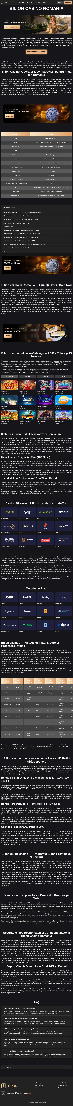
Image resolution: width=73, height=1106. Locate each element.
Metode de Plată (8, 226)
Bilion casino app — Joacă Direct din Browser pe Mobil (19, 241)
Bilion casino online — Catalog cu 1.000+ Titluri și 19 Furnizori (21, 219)
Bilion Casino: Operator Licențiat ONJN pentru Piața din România (22, 212)
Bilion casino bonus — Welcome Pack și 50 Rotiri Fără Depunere (21, 233)
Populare (8, 376)
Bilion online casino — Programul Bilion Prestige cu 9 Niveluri (20, 237)
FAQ (4, 251)
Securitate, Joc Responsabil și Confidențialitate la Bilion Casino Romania (24, 244)
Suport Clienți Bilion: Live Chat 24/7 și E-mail (16, 248)
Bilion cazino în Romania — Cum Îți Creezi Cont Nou (18, 216)
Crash (44, 376)
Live (26, 376)
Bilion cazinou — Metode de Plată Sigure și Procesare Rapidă (21, 230)
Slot (62, 376)
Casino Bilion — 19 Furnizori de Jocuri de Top (16, 223)
